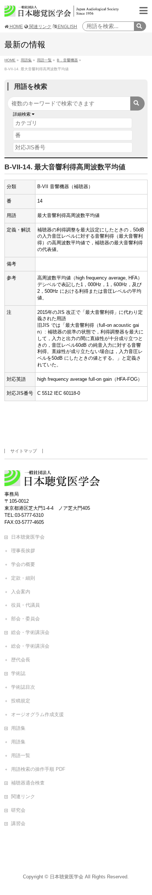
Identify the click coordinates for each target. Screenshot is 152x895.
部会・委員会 (25, 618)
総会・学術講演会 (30, 632)
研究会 (18, 810)
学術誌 (18, 673)
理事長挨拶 (23, 550)
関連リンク (39, 26)
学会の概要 (23, 564)
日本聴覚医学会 (28, 537)
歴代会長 (20, 659)
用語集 (18, 728)
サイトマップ (23, 451)
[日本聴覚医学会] (61, 12)
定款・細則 (23, 578)
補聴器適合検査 (28, 783)
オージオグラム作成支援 (37, 714)
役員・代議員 (25, 605)
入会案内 (20, 591)
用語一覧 (20, 755)
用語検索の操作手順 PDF (38, 769)
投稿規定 (20, 701)
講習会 (18, 823)
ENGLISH (66, 26)
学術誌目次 (23, 687)
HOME (15, 26)
